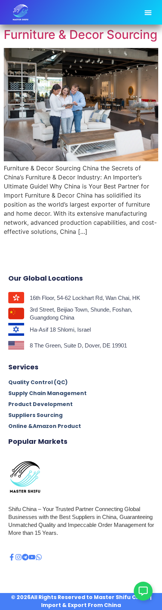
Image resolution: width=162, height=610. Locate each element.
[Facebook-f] (11, 557)
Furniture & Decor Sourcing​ (80, 34)
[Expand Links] (143, 591)
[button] (148, 12)
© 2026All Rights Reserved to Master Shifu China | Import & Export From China (81, 601)
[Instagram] (18, 557)
